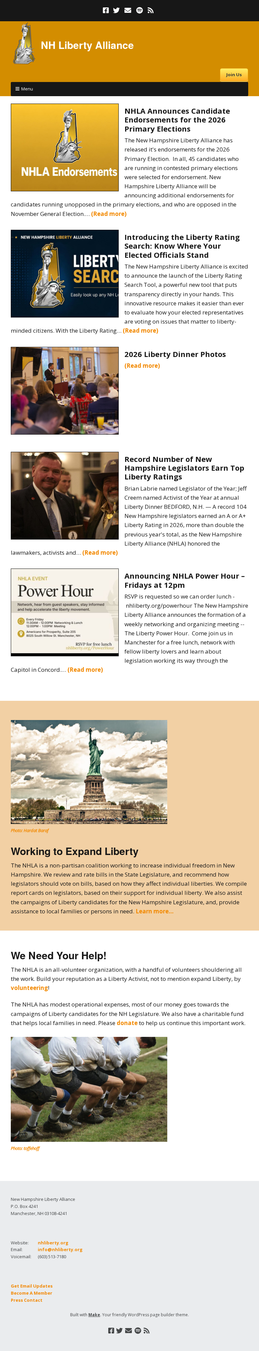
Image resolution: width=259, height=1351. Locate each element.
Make (94, 1315)
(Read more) (108, 214)
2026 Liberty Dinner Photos (175, 354)
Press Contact (26, 1300)
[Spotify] (139, 10)
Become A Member (31, 1293)
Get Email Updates (32, 1286)
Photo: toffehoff (25, 1148)
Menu (27, 89)
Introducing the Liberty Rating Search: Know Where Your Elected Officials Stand (182, 246)
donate (127, 1023)
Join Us (234, 75)
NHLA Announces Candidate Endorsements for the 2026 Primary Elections (177, 120)
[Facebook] (106, 10)
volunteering (29, 988)
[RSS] (150, 10)
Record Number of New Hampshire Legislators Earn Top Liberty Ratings (184, 468)
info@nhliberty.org (60, 1249)
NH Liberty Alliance (87, 44)
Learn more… (155, 911)
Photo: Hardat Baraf (30, 830)
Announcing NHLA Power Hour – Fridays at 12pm (184, 580)
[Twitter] (116, 10)
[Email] (128, 10)
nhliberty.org (53, 1243)
